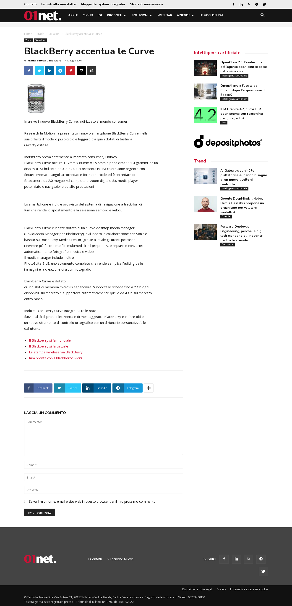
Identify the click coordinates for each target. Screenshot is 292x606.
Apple (73, 15)
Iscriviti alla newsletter (59, 4)
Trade (40, 34)
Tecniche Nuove (122, 559)
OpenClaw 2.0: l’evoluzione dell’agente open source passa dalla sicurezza (244, 67)
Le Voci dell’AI (211, 15)
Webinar (165, 15)
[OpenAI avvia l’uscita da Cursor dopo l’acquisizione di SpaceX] (205, 91)
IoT (100, 15)
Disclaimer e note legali (197, 589)
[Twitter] (264, 4)
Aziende (183, 15)
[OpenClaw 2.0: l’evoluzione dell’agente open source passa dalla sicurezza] (205, 68)
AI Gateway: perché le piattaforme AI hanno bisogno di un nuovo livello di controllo (243, 177)
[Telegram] (256, 4)
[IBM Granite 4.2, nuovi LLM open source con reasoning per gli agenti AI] (205, 115)
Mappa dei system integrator (103, 4)
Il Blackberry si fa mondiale (50, 340)
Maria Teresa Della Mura (45, 60)
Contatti (30, 4)
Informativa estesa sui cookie (249, 589)
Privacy (221, 589)
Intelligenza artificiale (217, 53)
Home (28, 34)
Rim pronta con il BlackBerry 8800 (55, 358)
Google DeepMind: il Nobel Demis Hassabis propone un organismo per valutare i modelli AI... (242, 205)
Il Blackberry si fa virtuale (48, 346)
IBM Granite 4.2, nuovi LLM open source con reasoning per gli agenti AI (241, 113)
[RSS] (248, 4)
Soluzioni (140, 15)
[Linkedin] (241, 4)
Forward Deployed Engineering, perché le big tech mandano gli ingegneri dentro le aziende (241, 233)
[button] (262, 16)
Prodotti (114, 15)
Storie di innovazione (146, 4)
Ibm (224, 122)
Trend (200, 161)
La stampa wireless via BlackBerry (56, 352)
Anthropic (227, 244)
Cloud (88, 15)
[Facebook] (233, 4)
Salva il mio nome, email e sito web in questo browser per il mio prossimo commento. (92, 501)
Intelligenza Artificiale (234, 75)
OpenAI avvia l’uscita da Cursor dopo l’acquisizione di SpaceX (243, 90)
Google (226, 216)
